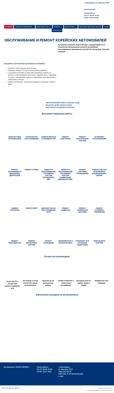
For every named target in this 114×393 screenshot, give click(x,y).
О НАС (106, 27)
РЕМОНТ (57, 27)
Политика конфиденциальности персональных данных (99, 390)
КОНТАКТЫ (57, 30)
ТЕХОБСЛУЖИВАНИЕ (23, 27)
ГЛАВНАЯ (9, 27)
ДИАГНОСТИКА (43, 27)
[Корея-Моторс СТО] (19, 9)
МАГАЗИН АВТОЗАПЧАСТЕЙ (90, 27)
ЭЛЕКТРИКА (70, 27)
